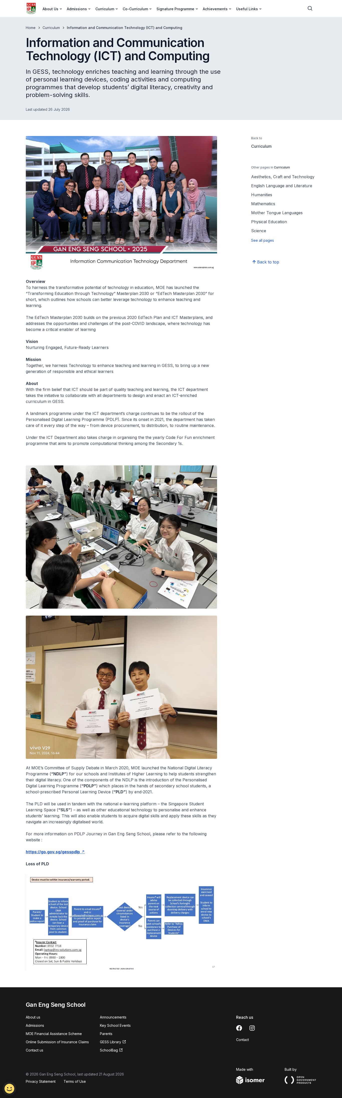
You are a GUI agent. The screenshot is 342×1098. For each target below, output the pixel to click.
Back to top (268, 261)
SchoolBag (109, 1050)
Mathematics (263, 203)
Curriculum (51, 27)
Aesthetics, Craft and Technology (282, 176)
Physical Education (269, 221)
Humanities (261, 194)
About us (33, 1017)
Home (31, 27)
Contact (242, 1040)
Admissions (35, 1025)
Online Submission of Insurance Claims (57, 1042)
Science (258, 230)
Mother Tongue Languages (277, 212)
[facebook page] (239, 1028)
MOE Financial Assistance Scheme (54, 1034)
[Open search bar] (310, 8)
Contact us (34, 1050)
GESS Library (110, 1042)
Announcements (113, 1017)
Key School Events (115, 1025)
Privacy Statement (41, 1081)
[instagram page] (252, 1028)
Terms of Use (75, 1081)
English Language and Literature (281, 185)
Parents (106, 1034)
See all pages (262, 240)
